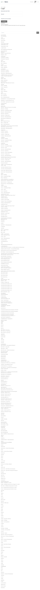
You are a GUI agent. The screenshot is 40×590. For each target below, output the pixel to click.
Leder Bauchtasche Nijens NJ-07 (6, 283)
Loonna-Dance (3, 582)
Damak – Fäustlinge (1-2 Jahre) (6, 482)
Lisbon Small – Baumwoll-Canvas (6, 170)
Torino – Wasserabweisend (5, 192)
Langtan (2, 523)
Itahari (2, 457)
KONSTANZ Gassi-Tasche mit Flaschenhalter (8, 157)
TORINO (2, 185)
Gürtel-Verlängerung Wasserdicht (6, 262)
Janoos (2, 517)
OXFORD (2, 84)
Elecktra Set (3, 446)
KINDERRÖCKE (3, 344)
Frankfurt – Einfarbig (4, 131)
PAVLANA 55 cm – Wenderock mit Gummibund (8, 367)
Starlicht (2, 558)
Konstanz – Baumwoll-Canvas (6, 158)
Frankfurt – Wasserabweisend (6, 135)
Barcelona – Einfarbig (4, 108)
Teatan (2, 561)
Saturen (2, 555)
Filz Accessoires (3, 36)
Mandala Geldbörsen (4, 294)
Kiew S (2, 326)
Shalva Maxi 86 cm (4, 381)
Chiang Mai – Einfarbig (4, 57)
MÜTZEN (2, 490)
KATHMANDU (3, 69)
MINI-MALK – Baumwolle (5, 346)
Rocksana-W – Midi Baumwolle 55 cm (7, 405)
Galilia (2, 509)
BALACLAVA (3, 499)
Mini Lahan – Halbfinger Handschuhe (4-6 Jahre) (9, 485)
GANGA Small (3, 429)
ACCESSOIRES (3, 35)
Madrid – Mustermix (4, 80)
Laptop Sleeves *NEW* (5, 43)
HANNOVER (3, 143)
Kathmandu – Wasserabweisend (6, 73)
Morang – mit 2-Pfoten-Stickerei (6, 464)
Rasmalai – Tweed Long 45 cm (6, 394)
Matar (2, 569)
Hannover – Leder (4, 147)
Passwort (2, 14)
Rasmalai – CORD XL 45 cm (5, 392)
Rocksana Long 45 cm (4, 377)
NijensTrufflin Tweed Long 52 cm (6, 388)
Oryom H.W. (3, 467)
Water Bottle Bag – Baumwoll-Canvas (7, 254)
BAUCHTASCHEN (4, 51)
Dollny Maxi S (3, 358)
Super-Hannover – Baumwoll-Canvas (7, 180)
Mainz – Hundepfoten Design (6, 176)
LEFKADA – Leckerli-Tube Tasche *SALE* (8, 205)
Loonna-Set (3, 460)
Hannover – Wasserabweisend (6, 155)
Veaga (2, 578)
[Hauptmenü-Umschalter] (38, 2)
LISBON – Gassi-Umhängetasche (6, 164)
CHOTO (2, 417)
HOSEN (2, 321)
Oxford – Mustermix (4, 87)
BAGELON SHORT (4, 352)
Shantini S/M (3, 336)
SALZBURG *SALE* (4, 216)
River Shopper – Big (4, 423)
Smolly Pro (2, 438)
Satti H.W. (2, 475)
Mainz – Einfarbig (4, 174)
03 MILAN (2, 221)
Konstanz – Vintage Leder (5, 159)
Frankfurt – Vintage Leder (5, 134)
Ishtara (2, 515)
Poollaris (2, 472)
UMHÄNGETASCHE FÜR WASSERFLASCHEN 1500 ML (10, 253)
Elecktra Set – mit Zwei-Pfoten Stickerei (7, 448)
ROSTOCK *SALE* (4, 214)
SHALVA (2, 380)
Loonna (2, 531)
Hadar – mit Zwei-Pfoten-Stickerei (6, 451)
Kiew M (2, 325)
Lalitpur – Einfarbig (4, 520)
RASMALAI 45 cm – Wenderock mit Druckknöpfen (9, 371)
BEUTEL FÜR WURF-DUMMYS (6, 267)
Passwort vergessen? (4, 24)
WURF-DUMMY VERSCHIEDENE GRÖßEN (8, 271)
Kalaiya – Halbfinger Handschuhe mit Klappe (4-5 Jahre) (10, 484)
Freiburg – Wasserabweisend (5, 202)
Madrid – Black (3, 78)
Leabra (2, 525)
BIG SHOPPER (3, 415)
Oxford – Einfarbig (4, 85)
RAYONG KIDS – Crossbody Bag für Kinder (8, 98)
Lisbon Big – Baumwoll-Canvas (6, 167)
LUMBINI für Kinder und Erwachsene (7, 74)
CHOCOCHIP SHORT (4, 354)
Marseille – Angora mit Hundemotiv (6, 534)
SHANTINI (2, 334)
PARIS (2, 92)
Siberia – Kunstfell (4, 556)
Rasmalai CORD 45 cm (4, 397)
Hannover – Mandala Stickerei (6, 149)
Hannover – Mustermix (4, 150)
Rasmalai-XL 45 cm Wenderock (6, 374)
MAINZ (2, 173)
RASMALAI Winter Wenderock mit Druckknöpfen (9, 391)
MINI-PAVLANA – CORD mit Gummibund (7, 350)
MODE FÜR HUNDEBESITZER (6, 301)
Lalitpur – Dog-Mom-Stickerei (6, 518)
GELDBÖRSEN (3, 293)
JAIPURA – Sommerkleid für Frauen (7, 364)
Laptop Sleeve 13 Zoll (4, 44)
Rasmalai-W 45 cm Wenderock (6, 372)
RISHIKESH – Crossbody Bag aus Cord (7, 100)
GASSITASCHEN (3, 103)
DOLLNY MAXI (3, 355)
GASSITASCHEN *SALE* (5, 194)
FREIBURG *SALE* (4, 196)
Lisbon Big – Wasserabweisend (6, 168)
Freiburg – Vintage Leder (5, 282)
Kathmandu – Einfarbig (4, 70)
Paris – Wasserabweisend (5, 97)
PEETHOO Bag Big (4, 430)
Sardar (2, 552)
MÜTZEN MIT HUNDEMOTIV (5, 317)
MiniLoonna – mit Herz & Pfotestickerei (7, 536)
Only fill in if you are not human (6, 18)
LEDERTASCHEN (4, 297)
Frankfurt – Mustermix (4, 132)
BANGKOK (2, 52)
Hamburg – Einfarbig (4, 138)
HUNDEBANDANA (4, 304)
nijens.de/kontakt (22, 25)
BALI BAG (2, 414)
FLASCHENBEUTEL (4, 246)
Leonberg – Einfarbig (4, 528)
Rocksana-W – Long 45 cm (5, 401)
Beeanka (2, 501)
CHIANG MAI (3, 56)
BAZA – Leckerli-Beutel (4, 229)
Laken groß (3, 38)
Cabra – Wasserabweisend (5, 238)
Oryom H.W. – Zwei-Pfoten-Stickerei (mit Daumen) (9, 470)
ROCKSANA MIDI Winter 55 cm (6, 403)
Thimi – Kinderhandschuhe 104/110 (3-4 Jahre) (9, 487)
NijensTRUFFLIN (3, 387)
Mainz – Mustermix (4, 177)
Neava (2, 537)
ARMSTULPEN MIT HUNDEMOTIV (6, 302)
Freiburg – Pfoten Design (5, 199)
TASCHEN (2, 413)
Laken (2, 37)
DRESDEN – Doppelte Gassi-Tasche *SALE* (8, 195)
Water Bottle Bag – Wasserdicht (6, 256)
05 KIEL (2, 223)
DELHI (2, 60)
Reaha (2, 548)
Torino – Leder (3, 189)
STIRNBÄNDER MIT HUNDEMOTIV (6, 318)
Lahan (2, 459)
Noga (2, 465)
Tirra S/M (2, 341)
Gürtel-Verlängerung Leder (5, 258)
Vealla (2, 563)
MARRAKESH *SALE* (4, 211)
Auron (2, 496)
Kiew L (2, 323)
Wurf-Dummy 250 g (4, 273)
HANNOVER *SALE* (4, 204)
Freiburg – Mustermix (4, 197)
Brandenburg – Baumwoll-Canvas (6, 126)
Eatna (2, 507)
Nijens (6, 2)
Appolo (2, 493)
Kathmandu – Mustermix (5, 71)
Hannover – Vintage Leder (5, 153)
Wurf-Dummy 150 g (4, 272)
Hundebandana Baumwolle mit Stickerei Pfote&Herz (9, 311)
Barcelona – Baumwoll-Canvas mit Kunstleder (8, 107)
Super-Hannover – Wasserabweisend (7, 183)
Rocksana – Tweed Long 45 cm (6, 399)
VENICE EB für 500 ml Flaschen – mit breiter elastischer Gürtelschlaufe (12, 247)
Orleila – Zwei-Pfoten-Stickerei (6, 544)
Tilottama (2, 575)
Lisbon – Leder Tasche (4, 300)
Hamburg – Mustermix (4, 141)
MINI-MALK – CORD (4, 348)
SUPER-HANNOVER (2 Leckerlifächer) (7, 179)
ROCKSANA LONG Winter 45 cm (6, 398)
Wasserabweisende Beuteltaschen (6, 244)
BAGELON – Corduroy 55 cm (5, 385)
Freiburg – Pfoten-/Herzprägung (6, 201)
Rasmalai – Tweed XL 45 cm (5, 395)
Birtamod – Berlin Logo (4, 502)
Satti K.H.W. (3, 476)
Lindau (2, 581)
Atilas (2, 494)
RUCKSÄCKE (3, 426)
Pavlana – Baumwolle (4, 368)
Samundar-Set (3, 473)
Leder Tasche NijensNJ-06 (5, 298)
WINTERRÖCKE (3, 384)
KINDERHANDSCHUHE (5, 481)
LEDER (2, 278)
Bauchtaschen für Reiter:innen (6, 118)
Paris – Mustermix (4, 95)
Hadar (2, 449)
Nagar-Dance (3, 584)
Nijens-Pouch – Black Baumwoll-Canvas (7, 82)
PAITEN (2, 88)
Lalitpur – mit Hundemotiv (5, 521)
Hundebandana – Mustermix (5, 305)
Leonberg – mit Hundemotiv (5, 529)
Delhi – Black (3, 61)
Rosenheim (3, 587)
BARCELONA (3, 106)
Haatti (2, 513)
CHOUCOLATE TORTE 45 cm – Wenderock (8, 362)
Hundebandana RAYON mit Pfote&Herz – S (8, 315)
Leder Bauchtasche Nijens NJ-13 (6, 285)
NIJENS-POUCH (3, 81)
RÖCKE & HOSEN (4, 320)
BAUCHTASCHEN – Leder (5, 279)
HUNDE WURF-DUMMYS (5, 266)
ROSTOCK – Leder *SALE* (5, 213)
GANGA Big (3, 427)
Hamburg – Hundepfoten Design (6, 140)
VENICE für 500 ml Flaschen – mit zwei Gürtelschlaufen (10, 248)
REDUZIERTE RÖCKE (4, 351)
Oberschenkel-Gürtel (4, 265)
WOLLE (2, 441)
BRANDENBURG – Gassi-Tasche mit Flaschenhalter (9, 125)
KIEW (2, 322)
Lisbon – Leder (3, 165)
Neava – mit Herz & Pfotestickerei (6, 539)
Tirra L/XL (2, 339)
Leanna (2, 526)
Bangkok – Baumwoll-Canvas (6, 53)
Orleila (2, 542)
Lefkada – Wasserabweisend (5, 210)
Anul (1, 491)
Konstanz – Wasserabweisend (6, 161)
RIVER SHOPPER (3, 422)
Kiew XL (2, 328)
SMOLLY (2, 435)
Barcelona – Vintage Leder (5, 115)
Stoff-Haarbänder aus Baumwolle (6, 49)
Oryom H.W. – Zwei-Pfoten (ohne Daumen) (8, 468)
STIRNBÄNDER (3, 566)
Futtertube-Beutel (4, 239)
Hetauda (2, 454)
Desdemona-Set (3, 443)
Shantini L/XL (3, 335)
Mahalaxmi (3, 462)
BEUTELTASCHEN (4, 219)
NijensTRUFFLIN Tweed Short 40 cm (7, 389)
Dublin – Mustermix (4, 67)
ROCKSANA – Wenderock (5, 376)
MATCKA (2, 420)
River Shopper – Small (4, 424)
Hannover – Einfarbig (4, 144)
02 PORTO (2, 220)
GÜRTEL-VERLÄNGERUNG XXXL (6, 257)
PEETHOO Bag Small (4, 432)
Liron (2, 567)
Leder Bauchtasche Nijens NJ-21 (6, 290)
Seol (1, 570)
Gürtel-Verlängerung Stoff (5, 260)
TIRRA (2, 338)
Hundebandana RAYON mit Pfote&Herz (7, 314)
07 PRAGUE (3, 226)
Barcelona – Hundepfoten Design (6, 110)
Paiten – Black (3, 89)
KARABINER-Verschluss (5, 263)
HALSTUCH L (3, 306)
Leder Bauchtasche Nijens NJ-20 (6, 288)
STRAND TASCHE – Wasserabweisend (7, 439)
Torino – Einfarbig (4, 186)
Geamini (2, 512)
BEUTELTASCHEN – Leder (5, 291)
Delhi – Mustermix (4, 63)
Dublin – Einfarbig (4, 65)
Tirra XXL (2, 342)
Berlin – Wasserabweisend (5, 124)
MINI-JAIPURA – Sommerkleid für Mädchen (8, 345)
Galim (2, 510)
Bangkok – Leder (3, 54)
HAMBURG (3, 137)
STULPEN (2, 580)
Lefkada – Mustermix (4, 208)
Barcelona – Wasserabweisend (6, 116)
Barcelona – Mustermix (4, 113)
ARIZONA (2, 228)
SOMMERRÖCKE (4, 360)
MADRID (2, 77)
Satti (1, 553)
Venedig (2, 564)
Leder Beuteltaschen (4, 241)
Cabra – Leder (3, 236)
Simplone (2, 572)
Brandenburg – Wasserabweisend (6, 128)
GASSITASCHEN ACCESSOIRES (6, 218)
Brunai (2, 504)
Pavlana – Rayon (3, 370)
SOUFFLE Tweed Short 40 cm (6, 411)
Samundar (2, 550)
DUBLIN (2, 64)
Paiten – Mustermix (4, 91)
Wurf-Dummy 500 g (4, 275)
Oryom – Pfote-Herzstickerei (5, 547)
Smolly (2, 436)
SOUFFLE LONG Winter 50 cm (6, 407)
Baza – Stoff (3, 232)
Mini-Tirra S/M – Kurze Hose (5, 332)
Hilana (2, 456)
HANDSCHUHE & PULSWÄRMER (6, 442)
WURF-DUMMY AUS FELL (5, 269)
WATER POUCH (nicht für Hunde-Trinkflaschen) (9, 250)
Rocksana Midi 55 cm (4, 378)
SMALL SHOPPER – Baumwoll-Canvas (7, 433)
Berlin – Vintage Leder (4, 122)
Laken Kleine (3, 40)
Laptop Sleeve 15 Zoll (4, 46)
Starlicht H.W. (3, 478)
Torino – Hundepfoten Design (6, 187)
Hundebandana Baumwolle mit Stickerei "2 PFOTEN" (9, 309)
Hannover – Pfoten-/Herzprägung (6, 152)
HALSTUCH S (3, 308)
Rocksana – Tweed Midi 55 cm (6, 404)
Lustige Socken (3, 47)
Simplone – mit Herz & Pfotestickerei (7, 573)
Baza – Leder (3, 230)
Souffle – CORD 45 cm (4, 408)
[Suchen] (37, 33)
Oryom (2, 545)
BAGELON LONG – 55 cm (5, 361)
